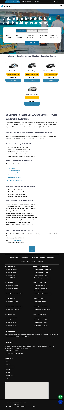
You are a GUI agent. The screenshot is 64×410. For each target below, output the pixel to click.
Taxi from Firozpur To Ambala (40, 288)
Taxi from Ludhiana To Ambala (40, 319)
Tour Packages (34, 257)
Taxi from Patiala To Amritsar (40, 306)
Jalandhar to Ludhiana (14, 172)
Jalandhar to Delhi (13, 168)
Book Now (13, 80)
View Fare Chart (20, 180)
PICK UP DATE (31, 35)
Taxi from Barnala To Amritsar (12, 291)
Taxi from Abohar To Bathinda (12, 309)
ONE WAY (21, 31)
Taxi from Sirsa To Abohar (11, 317)
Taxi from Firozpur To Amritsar (40, 291)
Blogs (7, 378)
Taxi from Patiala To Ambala (40, 304)
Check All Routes (10, 180)
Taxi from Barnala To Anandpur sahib (14, 293)
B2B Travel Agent (25, 261)
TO (17, 35)
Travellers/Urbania (24, 257)
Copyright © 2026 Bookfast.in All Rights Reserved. (16, 403)
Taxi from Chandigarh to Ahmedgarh (42, 277)
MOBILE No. (53, 35)
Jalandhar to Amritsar (14, 170)
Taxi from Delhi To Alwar (11, 277)
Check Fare (32, 42)
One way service (14, 257)
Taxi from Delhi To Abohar (11, 269)
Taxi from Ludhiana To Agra (40, 317)
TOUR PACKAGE (43, 31)
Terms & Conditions (21, 406)
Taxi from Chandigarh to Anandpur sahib (42, 269)
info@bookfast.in (29, 1)
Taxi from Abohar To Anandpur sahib (13, 306)
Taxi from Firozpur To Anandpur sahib (42, 293)
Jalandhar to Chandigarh (15, 175)
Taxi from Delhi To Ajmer (11, 275)
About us (33, 261)
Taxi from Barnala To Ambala (12, 288)
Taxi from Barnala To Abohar (12, 285)
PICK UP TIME (43, 35)
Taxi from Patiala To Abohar (40, 301)
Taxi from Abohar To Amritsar (12, 304)
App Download (50, 257)
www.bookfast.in (17, 240)
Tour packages (9, 369)
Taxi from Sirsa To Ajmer (11, 322)
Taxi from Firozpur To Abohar (40, 285)
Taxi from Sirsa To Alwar (11, 325)
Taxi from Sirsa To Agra (11, 319)
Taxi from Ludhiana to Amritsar (40, 322)
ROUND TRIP (32, 31)
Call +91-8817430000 (13, 1)
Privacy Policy (33, 406)
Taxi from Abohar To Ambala (12, 301)
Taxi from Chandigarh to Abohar (41, 272)
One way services (10, 366)
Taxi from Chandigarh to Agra (40, 275)
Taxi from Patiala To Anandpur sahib (42, 309)
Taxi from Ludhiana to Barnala (40, 325)
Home (7, 361)
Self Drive (42, 257)
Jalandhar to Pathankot (14, 177)
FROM (7, 35)
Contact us (40, 261)
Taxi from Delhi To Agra (11, 272)
